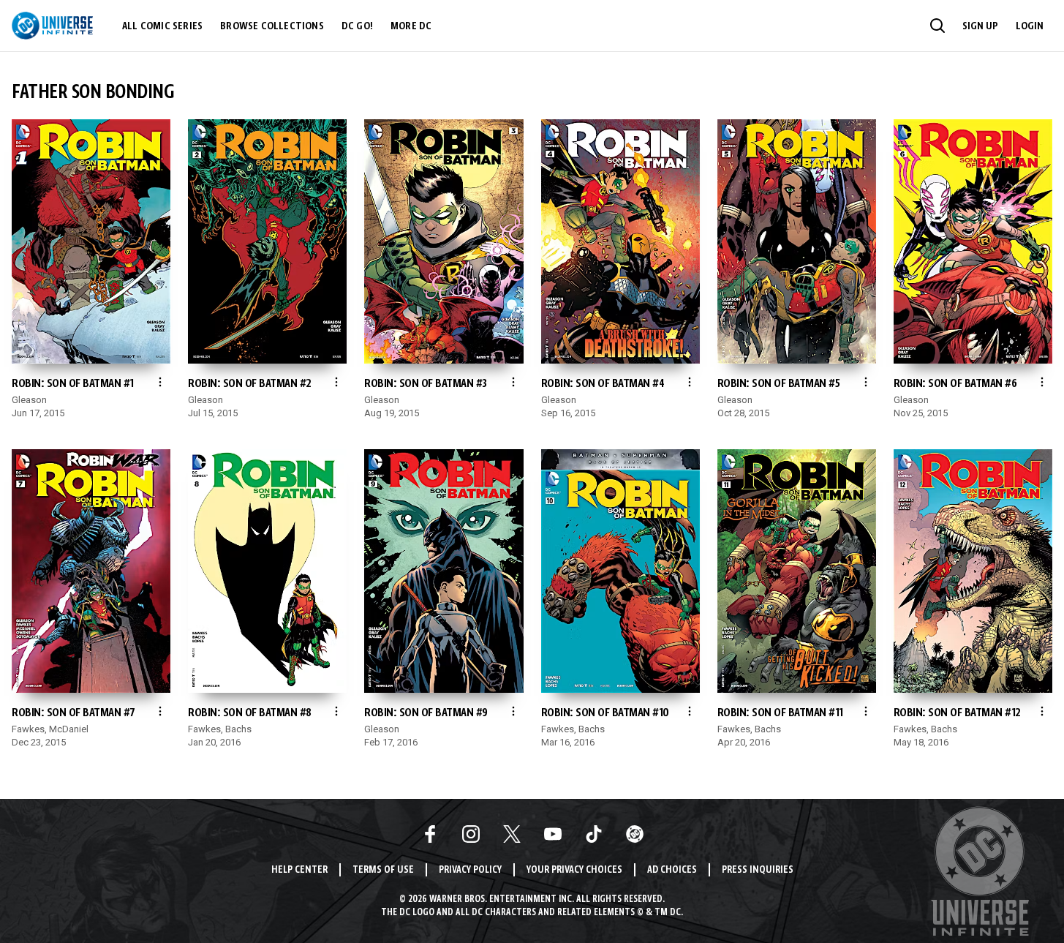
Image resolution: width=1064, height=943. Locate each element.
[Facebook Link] (430, 834)
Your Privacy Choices (574, 870)
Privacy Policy (470, 870)
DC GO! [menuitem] (357, 26)
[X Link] (512, 834)
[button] (937, 25)
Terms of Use (383, 870)
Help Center (299, 870)
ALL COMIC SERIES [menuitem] (162, 26)
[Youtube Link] (553, 834)
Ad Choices (672, 870)
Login (1030, 26)
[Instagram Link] (471, 834)
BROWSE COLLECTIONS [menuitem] (272, 26)
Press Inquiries (757, 870)
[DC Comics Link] (635, 834)
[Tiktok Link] (594, 834)
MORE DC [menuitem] (410, 26)
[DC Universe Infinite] (52, 25)
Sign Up (980, 26)
